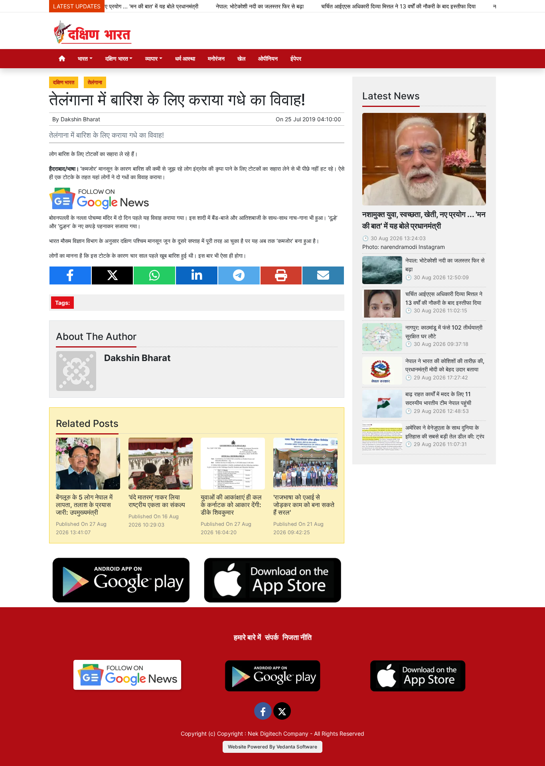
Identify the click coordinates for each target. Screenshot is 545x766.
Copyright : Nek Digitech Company (262, 733)
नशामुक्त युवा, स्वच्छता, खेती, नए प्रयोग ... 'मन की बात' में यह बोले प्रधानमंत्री (424, 220)
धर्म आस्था (185, 58)
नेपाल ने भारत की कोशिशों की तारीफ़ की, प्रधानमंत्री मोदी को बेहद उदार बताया (444, 365)
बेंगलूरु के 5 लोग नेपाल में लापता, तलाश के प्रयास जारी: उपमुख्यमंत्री (84, 504)
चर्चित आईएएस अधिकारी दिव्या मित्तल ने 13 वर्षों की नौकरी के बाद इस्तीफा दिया (381, 6)
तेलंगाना (95, 82)
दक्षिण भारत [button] (116, 58)
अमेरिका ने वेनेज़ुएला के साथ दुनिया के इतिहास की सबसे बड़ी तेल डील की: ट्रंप (444, 432)
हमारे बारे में (247, 637)
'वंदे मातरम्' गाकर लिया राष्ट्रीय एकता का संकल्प (156, 501)
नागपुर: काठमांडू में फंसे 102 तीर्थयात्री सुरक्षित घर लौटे (443, 332)
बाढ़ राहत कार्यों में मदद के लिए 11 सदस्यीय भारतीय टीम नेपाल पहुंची (438, 398)
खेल (241, 58)
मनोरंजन (216, 58)
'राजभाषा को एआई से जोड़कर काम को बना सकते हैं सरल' (303, 504)
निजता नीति (297, 637)
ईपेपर (295, 58)
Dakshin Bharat (80, 119)
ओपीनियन (268, 58)
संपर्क (271, 637)
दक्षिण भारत (63, 82)
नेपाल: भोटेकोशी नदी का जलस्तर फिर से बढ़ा (242, 6)
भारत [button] (83, 58)
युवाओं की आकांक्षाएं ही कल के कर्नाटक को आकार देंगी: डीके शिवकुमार (231, 504)
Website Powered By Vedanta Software (272, 747)
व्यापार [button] (151, 58)
